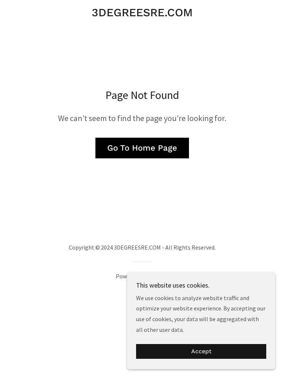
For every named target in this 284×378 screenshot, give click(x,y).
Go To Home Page (142, 147)
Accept (201, 351)
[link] (142, 14)
